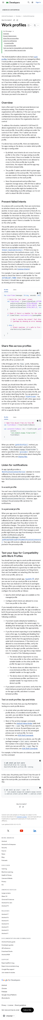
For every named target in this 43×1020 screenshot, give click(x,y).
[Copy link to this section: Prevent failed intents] (28, 202)
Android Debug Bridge (24, 723)
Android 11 (5, 933)
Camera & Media (7, 878)
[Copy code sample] (40, 293)
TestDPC (28, 579)
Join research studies (8, 972)
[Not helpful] (17, 20)
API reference (6, 948)
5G (3, 885)
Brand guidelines (20, 1005)
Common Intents (23, 269)
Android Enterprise (11, 10)
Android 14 (5, 924)
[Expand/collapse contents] (13, 31)
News (3, 854)
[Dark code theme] (37, 293)
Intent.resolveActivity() (12, 250)
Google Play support (8, 969)
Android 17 (5, 914)
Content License (22, 817)
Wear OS (4, 896)
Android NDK (6, 954)
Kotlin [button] (6, 290)
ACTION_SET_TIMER (9, 278)
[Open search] (28, 2)
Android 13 (5, 927)
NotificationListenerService (13, 472)
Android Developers (7, 16)
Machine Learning (7, 872)
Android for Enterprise (9, 844)
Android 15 (5, 921)
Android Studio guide (8, 942)
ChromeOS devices (8, 899)
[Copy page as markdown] (35, 25)
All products (6, 998)
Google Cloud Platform (9, 995)
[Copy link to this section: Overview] (15, 103)
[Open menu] (3, 2)
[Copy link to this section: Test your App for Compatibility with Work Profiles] (25, 556)
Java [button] (14, 290)
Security (4, 848)
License (10, 1005)
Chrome (4, 988)
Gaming (4, 869)
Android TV (5, 906)
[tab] (6, 289)
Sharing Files (22, 457)
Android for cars (7, 903)
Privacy (4, 881)
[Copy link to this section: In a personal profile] (22, 509)
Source (4, 851)
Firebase (4, 992)
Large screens (6, 893)
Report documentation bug (10, 966)
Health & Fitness (7, 875)
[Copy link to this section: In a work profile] (18, 487)
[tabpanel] (21, 315)
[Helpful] (14, 20)
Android (4, 841)
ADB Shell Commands (25, 735)
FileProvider (31, 397)
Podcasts (4, 860)
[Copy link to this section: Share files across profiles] (33, 346)
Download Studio (7, 951)
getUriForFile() (21, 445)
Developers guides (7, 945)
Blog (3, 857)
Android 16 (5, 917)
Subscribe (27, 1010)
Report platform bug (8, 963)
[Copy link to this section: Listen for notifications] (30, 465)
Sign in (38, 2)
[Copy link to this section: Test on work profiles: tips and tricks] (37, 700)
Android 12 (5, 930)
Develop (18, 16)
